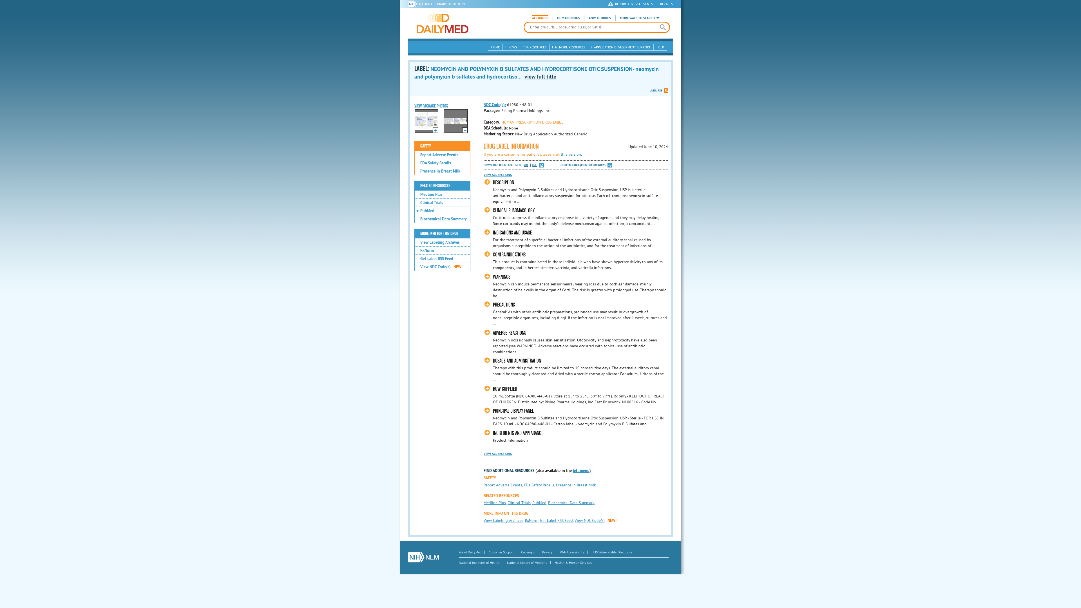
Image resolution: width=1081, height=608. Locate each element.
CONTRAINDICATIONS (509, 254)
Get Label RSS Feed (436, 258)
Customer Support (501, 552)
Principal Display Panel (513, 411)
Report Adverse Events (439, 154)
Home (495, 47)
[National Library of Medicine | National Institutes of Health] (423, 557)
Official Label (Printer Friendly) (583, 165)
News (512, 47)
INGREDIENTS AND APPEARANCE (518, 433)
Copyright (528, 552)
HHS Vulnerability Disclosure (611, 552)
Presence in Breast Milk (440, 171)
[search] (662, 27)
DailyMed (442, 23)
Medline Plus (431, 194)
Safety (425, 146)
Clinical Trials (431, 202)
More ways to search (637, 18)
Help (660, 47)
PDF (526, 165)
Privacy (547, 552)
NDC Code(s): (495, 104)
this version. (571, 154)
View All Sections (498, 175)
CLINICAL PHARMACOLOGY (514, 210)
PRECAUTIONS (504, 304)
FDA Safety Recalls (435, 163)
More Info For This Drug (439, 233)
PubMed (427, 210)
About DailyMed (470, 552)
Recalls (666, 4)
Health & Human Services (573, 562)
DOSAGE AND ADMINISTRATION (517, 360)
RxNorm (427, 250)
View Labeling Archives (440, 242)
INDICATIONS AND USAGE (512, 232)
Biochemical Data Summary (443, 219)
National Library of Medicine (442, 4)
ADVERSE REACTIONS (509, 333)
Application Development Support (622, 47)
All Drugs (540, 18)
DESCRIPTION (503, 182)
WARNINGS (501, 277)
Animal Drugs (600, 18)
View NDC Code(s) (441, 266)
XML (534, 165)
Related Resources (435, 186)
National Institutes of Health (479, 562)
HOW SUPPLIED (505, 389)
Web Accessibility (572, 552)
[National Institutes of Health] (413, 4)
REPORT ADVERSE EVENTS (634, 4)
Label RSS (656, 90)
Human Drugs (568, 18)
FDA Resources (534, 47)
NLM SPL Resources (570, 47)
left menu (581, 470)
